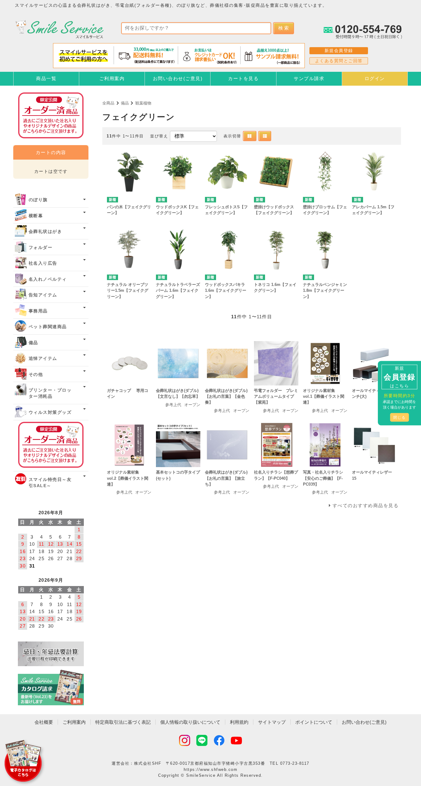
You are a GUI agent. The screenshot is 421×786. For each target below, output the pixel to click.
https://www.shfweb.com (210, 769)
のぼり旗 (38, 200)
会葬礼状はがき (45, 231)
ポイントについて (313, 722)
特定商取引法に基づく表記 (123, 722)
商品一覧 (46, 78)
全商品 (108, 103)
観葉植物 (143, 103)
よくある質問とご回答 (339, 60)
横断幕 (36, 216)
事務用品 (38, 311)
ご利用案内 (112, 78)
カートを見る (243, 78)
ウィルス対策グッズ (50, 412)
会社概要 (44, 722)
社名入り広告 (43, 263)
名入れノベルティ (48, 279)
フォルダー (41, 247)
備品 (125, 103)
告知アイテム (43, 295)
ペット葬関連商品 (48, 326)
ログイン (375, 78)
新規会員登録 (339, 50)
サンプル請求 (309, 78)
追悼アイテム (43, 358)
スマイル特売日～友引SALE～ (50, 482)
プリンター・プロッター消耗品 (50, 393)
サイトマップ (272, 722)
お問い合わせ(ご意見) (178, 78)
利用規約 (239, 722)
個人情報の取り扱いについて (190, 722)
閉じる (399, 417)
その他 (36, 374)
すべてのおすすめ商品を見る (366, 505)
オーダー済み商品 (51, 445)
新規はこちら (399, 376)
